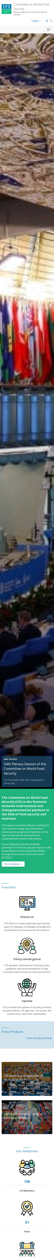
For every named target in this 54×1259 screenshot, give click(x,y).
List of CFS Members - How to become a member (23, 1116)
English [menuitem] (36, 20)
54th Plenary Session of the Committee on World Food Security (25, 768)
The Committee (11, 864)
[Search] (50, 21)
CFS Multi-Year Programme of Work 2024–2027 (23, 1078)
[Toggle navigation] (48, 29)
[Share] (45, 21)
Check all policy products (39, 1038)
